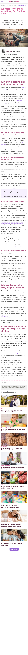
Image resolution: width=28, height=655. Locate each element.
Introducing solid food (7, 427)
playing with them (12, 181)
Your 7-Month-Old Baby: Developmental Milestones (10, 506)
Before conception (6, 465)
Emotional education (6, 541)
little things (15, 353)
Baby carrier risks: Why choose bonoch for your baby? (11, 411)
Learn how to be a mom (11, 5)
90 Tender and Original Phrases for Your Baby (12, 544)
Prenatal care (4, 484)
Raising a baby (4, 522)
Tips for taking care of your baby (9, 503)
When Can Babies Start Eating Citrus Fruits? (13, 430)
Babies (2, 408)
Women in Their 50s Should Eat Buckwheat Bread (11, 449)
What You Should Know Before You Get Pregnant (13, 468)
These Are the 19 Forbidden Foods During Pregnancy (12, 487)
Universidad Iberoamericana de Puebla (12, 222)
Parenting (3, 5)
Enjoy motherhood (22, 5)
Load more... (14, 549)
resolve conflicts (18, 247)
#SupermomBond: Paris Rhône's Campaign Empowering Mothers (11, 525)
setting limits (4, 316)
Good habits (4, 446)
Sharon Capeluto (16, 51)
